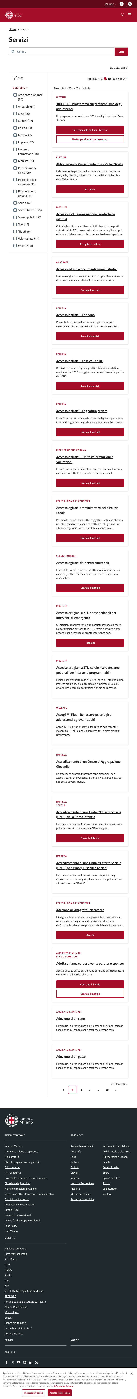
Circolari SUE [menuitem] (12, 1210)
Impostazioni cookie (33, 1392)
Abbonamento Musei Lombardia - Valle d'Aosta (89, 164)
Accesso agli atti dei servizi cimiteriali (82, 562)
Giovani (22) (25, 135)
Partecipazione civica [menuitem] (82, 1199)
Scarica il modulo (90, 290)
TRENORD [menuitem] (10, 1296)
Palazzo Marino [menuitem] (13, 1146)
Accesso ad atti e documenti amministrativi (86, 269)
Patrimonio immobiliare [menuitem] (116, 1146)
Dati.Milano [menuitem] (11, 1231)
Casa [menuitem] (73, 1157)
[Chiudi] (131, 1373)
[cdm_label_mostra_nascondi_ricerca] (123, 14)
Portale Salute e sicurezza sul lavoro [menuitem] (25, 1302)
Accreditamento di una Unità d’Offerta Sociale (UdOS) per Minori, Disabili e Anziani (88, 865)
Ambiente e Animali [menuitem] (82, 1146)
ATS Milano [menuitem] (11, 1259)
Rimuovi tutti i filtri (119, 68)
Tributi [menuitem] (106, 1183)
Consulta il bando (90, 984)
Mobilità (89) (26, 161)
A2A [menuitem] (7, 1280)
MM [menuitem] (7, 1286)
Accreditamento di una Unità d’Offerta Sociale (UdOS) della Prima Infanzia (88, 814)
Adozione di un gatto (71, 1056)
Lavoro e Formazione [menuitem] (82, 1183)
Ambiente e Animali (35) (30, 97)
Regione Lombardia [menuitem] (15, 1248)
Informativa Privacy (63, 1386)
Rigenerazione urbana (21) (27, 193)
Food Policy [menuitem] (11, 1226)
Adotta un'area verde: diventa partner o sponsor (90, 963)
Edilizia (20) (25, 128)
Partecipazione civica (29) (27, 170)
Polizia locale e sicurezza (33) (27, 181)
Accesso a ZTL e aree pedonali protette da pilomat (85, 217)
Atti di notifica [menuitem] (13, 1173)
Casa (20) (24, 113)
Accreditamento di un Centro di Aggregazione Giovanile (88, 764)
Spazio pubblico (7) (30, 217)
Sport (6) (23, 224)
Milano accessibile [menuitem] (81, 1194)
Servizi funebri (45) (30, 210)
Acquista (90, 189)
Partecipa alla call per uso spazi (90, 139)
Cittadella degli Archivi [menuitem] (17, 1183)
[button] (111, 4)
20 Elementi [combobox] (118, 1084)
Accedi (90, 935)
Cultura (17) (25, 120)
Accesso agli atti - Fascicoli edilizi (79, 360)
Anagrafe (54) (26, 106)
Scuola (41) (25, 203)
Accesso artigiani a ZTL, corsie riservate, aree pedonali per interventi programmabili (88, 670)
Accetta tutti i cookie (60, 1392)
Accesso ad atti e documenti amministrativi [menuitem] (29, 1194)
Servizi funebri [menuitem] (111, 1167)
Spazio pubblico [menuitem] (111, 1178)
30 (107, 1090)
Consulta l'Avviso (90, 838)
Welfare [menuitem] (107, 1194)
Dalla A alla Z (116, 79)
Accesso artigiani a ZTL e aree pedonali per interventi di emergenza (86, 615)
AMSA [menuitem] (8, 1270)
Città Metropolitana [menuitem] (16, 1254)
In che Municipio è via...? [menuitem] (18, 1328)
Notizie (75, 1340)
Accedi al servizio (90, 336)
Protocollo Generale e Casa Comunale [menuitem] (26, 1178)
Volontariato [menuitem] (110, 1189)
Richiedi (90, 643)
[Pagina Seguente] (116, 1090)
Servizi (9, 1340)
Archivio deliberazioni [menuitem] (17, 1199)
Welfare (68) (26, 245)
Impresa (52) (26, 142)
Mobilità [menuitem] (75, 1189)
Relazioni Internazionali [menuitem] (18, 1215)
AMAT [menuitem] (8, 1275)
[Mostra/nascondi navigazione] (130, 15)
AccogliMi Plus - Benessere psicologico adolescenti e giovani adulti (83, 717)
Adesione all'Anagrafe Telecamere (80, 909)
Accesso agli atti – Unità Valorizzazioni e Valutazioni (84, 459)
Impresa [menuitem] (75, 1178)
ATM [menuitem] (7, 1264)
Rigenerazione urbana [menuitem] (115, 1157)
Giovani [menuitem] (75, 1173)
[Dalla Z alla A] (127, 78)
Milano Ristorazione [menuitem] (16, 1307)
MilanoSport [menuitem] (12, 1312)
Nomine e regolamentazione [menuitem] (21, 1189)
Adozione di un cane (70, 1018)
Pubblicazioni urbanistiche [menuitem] (19, 1204)
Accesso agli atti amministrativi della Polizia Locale (87, 510)
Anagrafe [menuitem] (76, 1151)
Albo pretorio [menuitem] (12, 1157)
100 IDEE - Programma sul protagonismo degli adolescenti (89, 106)
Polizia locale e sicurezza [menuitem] (116, 1151)
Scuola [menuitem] (106, 1162)
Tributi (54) (24, 231)
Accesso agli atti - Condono (75, 314)
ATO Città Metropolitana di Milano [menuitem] (24, 1291)
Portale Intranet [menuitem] (14, 1333)
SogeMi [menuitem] (9, 1318)
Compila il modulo (90, 244)
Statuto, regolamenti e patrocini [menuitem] (23, 1162)
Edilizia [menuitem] (75, 1167)
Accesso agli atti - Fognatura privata (81, 410)
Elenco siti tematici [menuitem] (15, 1323)
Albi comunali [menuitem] (12, 1167)
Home (12, 29)
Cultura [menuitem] (75, 1162)
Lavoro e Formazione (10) (28, 151)
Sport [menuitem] (106, 1173)
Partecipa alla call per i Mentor (90, 130)
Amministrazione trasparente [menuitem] (21, 1151)
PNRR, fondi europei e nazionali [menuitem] (22, 1220)
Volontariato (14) (28, 238)
